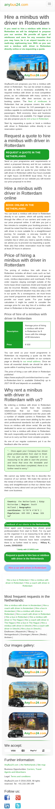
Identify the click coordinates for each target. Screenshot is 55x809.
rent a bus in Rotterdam (38, 119)
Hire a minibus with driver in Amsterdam (22, 605)
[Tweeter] (30, 805)
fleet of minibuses (37, 101)
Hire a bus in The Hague (28, 623)
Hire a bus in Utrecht (30, 628)
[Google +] (30, 797)
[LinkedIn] (8, 805)
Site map (41, 765)
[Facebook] (8, 797)
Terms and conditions (21, 776)
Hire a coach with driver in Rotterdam (33, 614)
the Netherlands (28, 765)
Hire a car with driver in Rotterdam (27, 568)
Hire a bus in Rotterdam (18, 580)
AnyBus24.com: (11, 765)
